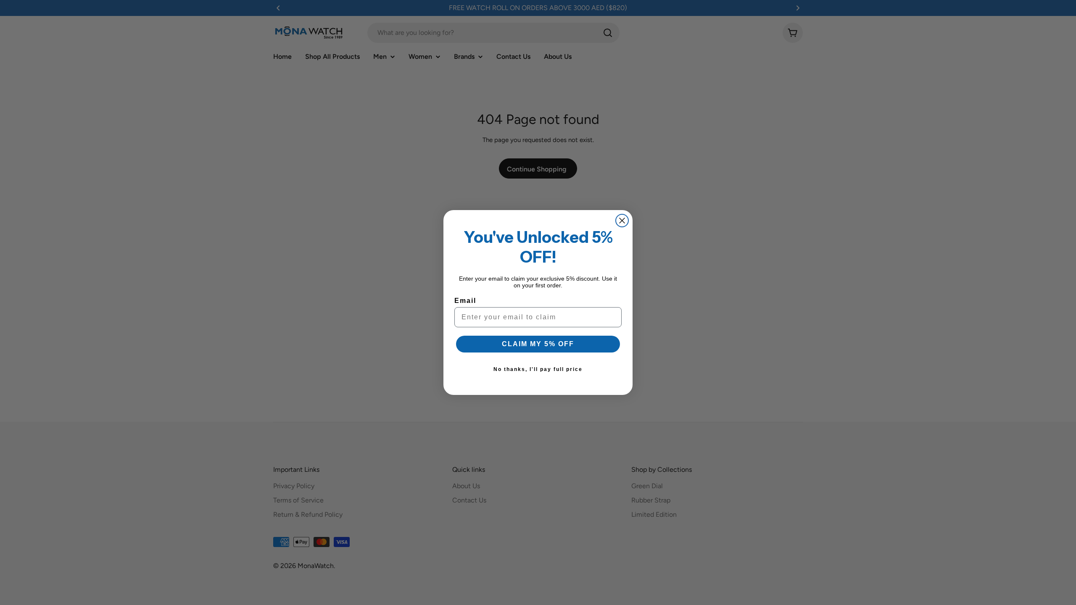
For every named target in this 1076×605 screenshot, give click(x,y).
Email (465, 300)
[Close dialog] (622, 220)
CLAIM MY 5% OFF (538, 343)
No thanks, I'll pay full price (538, 369)
